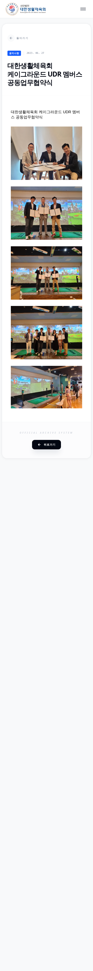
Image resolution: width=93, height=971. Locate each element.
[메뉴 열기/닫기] (83, 9)
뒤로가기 (50, 444)
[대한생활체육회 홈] (25, 9)
